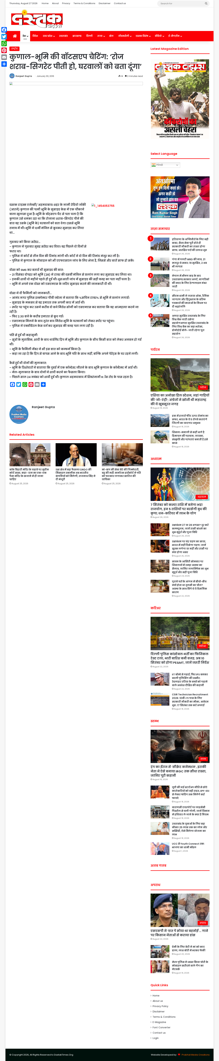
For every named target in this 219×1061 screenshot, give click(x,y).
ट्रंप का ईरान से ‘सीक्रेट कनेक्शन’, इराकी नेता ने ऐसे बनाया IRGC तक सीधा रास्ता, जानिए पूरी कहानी (178, 771)
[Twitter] (4, 36)
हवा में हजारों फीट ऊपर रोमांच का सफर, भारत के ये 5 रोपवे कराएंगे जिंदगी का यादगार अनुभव (190, 419)
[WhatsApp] (4, 43)
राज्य (99, 36)
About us (158, 1001)
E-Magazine (159, 1022)
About (55, 3)
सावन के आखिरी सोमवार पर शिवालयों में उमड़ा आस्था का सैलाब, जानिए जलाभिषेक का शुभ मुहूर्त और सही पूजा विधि (190, 567)
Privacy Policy (160, 1006)
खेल (111, 36)
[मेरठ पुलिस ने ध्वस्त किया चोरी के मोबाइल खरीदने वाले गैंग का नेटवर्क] (160, 966)
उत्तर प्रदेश (47, 36)
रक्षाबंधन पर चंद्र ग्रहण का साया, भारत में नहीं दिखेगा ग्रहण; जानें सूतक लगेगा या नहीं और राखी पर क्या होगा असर (190, 547)
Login (156, 1038)
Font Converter (161, 1027)
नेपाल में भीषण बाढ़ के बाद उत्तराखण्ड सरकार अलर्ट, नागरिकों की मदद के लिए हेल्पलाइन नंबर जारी (190, 281)
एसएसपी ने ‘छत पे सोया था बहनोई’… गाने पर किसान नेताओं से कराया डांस (179, 933)
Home (45, 3)
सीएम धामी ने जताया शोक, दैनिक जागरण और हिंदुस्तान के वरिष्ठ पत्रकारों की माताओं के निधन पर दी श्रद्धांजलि (190, 301)
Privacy (66, 3)
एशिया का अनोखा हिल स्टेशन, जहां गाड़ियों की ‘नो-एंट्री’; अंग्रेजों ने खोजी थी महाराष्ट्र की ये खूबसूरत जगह (180, 399)
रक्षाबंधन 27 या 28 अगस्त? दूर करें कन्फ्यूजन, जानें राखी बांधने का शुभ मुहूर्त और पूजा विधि (190, 528)
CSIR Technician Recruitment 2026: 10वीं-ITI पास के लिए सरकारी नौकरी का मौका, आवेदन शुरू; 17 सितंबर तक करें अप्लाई (190, 700)
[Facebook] (4, 29)
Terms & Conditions (84, 3)
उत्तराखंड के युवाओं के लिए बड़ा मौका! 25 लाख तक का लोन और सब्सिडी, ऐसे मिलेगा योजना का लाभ (189, 829)
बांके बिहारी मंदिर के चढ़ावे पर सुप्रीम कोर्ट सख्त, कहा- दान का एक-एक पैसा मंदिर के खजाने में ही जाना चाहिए (29, 474)
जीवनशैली (123, 36)
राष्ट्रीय (14, 48)
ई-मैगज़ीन (173, 36)
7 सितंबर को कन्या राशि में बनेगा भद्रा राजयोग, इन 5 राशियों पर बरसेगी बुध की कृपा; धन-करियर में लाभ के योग (179, 509)
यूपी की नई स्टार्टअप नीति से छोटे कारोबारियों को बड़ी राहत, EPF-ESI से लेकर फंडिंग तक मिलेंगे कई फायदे (190, 793)
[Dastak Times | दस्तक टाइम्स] (36, 19)
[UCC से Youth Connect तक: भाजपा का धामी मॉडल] (160, 848)
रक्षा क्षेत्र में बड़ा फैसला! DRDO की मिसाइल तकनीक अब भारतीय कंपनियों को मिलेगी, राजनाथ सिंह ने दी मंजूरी (75, 474)
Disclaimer (105, 3)
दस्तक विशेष (142, 36)
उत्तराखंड (63, 36)
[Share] (4, 64)
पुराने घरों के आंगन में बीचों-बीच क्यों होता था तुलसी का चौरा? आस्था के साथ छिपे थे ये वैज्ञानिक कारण (189, 587)
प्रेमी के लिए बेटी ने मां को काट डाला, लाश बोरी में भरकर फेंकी (188, 948)
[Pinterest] (4, 50)
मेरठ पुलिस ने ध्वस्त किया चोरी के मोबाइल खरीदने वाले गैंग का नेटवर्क (190, 965)
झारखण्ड (77, 36)
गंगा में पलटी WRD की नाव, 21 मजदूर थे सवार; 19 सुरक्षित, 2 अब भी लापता (189, 263)
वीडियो (158, 36)
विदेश (35, 36)
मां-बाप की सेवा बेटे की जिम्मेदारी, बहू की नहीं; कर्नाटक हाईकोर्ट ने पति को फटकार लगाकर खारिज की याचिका (121, 474)
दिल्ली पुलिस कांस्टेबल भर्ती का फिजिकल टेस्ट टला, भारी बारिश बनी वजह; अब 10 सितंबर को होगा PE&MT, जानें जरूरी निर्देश (180, 658)
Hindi (159, 164)
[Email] (4, 57)
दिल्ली (89, 36)
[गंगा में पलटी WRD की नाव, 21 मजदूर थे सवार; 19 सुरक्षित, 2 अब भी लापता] (160, 264)
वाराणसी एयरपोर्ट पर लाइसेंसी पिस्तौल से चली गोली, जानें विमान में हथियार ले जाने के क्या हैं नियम (191, 811)
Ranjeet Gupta (24, 76)
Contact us (120, 3)
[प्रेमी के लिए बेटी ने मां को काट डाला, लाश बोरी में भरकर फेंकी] (160, 951)
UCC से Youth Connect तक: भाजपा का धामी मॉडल (188, 845)
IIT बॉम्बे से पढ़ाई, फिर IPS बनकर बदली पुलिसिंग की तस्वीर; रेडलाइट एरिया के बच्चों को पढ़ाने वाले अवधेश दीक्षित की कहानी (190, 680)
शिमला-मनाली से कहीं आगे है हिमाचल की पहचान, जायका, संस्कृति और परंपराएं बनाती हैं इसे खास (190, 438)
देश (24, 36)
